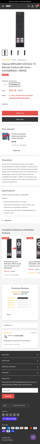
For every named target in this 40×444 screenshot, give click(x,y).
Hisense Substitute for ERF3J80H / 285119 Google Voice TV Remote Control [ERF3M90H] (12, 265)
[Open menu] (3, 6)
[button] (6, 60)
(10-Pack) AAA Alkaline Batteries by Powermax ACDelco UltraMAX (19, 136)
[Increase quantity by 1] (22, 104)
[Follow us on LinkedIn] (18, 414)
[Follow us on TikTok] (14, 414)
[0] (36, 6)
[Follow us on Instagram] (7, 414)
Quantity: (5, 104)
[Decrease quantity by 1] (11, 104)
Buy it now (20, 119)
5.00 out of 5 (25, 292)
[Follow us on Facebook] (3, 414)
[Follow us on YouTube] (10, 414)
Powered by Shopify (7, 440)
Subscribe (8, 396)
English (5, 405)
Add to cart (20, 113)
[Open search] (29, 6)
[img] (7, 333)
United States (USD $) (19, 405)
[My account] (32, 6)
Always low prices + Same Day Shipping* (20, 1)
